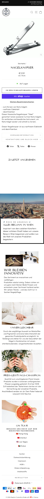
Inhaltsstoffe (22, 472)
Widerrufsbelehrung (21, 468)
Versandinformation (22, 135)
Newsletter (21, 477)
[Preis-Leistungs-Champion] (22, 361)
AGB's (22, 464)
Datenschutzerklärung (22, 457)
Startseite (21, 64)
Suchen (22, 454)
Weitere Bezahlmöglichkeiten (22, 102)
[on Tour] (22, 411)
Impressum (22, 461)
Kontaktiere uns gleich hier (22, 139)
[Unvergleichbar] (22, 313)
